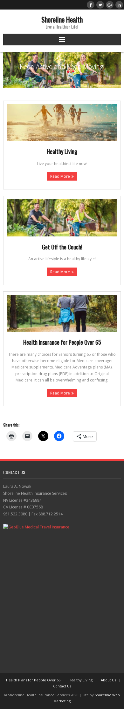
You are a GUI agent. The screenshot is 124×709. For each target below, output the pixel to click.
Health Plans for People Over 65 (33, 680)
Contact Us (62, 686)
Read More (60, 176)
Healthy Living (81, 680)
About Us (108, 680)
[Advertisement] (62, 599)
